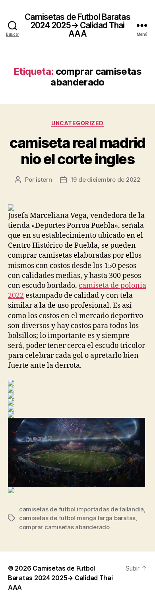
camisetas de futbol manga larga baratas (77, 518)
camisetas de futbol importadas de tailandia (81, 509)
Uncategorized (77, 123)
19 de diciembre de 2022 (105, 179)
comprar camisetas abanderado (64, 527)
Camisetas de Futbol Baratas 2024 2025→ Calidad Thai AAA (77, 25)
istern (44, 179)
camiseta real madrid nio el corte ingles (77, 151)
